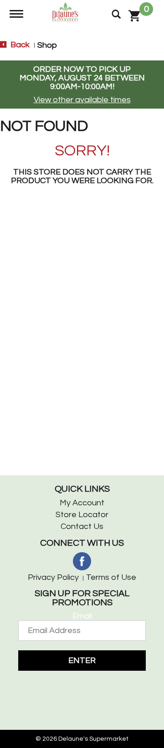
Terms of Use (111, 577)
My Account (82, 503)
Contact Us (82, 526)
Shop (47, 45)
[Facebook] (82, 561)
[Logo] (66, 11)
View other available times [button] (82, 99)
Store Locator (82, 514)
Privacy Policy (53, 577)
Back (19, 44)
